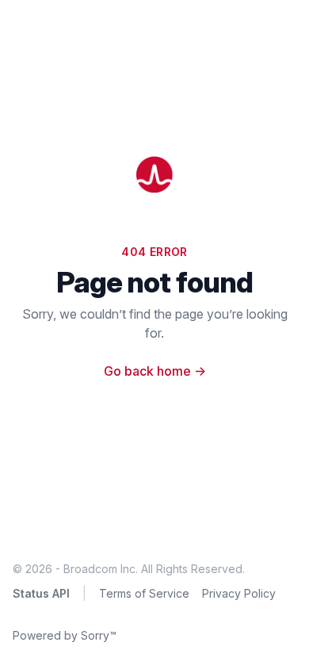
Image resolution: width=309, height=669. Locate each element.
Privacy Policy (239, 593)
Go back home (155, 371)
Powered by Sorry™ (64, 635)
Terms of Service (144, 593)
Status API (41, 593)
